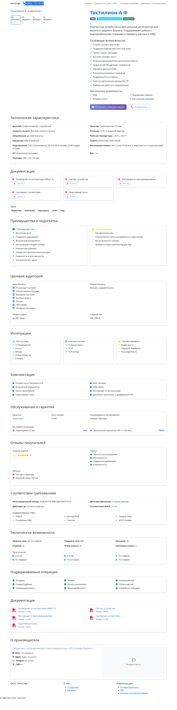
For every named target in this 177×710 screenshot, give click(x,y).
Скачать (19, 183)
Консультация (159, 3)
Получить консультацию (110, 107)
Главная (88, 3)
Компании (145, 3)
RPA (122, 690)
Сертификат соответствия (108, 616)
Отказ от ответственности (45, 702)
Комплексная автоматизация (134, 693)
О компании (73, 687)
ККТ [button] (115, 3)
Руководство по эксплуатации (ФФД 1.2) (37, 608)
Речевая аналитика (130, 3)
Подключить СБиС (102, 3)
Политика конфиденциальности (15, 702)
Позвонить (141, 107)
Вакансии (71, 690)
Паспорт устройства (105, 608)
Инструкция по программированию (35, 616)
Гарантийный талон (27, 623)
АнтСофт (15, 3)
